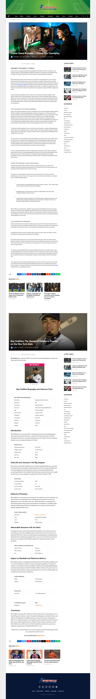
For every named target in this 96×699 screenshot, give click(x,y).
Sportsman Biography (13, 19)
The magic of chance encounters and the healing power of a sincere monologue (51, 296)
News (77, 16)
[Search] (87, 16)
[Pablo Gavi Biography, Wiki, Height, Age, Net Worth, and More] (17, 654)
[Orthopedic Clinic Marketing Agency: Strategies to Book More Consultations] (67, 90)
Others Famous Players (69, 137)
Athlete (21, 16)
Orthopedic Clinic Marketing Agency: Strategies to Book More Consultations (79, 89)
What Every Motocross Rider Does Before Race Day (79, 96)
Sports (65, 143)
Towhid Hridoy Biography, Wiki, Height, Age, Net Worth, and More (34, 662)
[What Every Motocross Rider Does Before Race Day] (67, 97)
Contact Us (61, 691)
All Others (66, 108)
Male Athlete (67, 133)
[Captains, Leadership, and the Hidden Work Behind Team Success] (35, 287)
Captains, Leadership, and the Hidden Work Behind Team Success (34, 295)
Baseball (70, 16)
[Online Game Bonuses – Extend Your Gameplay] (48, 41)
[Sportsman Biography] (48, 7)
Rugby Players (67, 141)
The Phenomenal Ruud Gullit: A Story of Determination (52, 661)
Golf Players (66, 129)
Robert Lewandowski (40, 514)
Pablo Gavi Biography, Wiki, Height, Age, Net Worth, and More (16, 662)
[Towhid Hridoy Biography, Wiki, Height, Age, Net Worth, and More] (35, 654)
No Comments (43, 56)
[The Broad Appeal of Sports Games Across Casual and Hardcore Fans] (17, 287)
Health (65, 131)
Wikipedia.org (38, 605)
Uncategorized (67, 150)
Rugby (57, 16)
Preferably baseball (68, 139)
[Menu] (9, 16)
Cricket (35, 16)
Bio (64, 118)
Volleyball (42, 16)
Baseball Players (67, 114)
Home (16, 16)
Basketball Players (68, 116)
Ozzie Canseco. (41, 635)
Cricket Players (67, 120)
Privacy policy (40, 691)
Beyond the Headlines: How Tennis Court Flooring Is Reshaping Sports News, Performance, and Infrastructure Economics (79, 82)
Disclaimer (53, 691)
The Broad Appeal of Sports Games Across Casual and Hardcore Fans (16, 295)
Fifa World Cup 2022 (68, 125)
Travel (65, 148)
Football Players (67, 127)
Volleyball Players (68, 152)
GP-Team (16, 56)
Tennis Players (67, 145)
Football (28, 16)
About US (47, 691)
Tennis (63, 16)
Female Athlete (67, 123)
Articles (65, 110)
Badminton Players (68, 112)
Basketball (50, 16)
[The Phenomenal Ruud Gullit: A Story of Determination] (52, 654)
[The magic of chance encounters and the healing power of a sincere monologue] (52, 287)
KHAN (16, 347)
